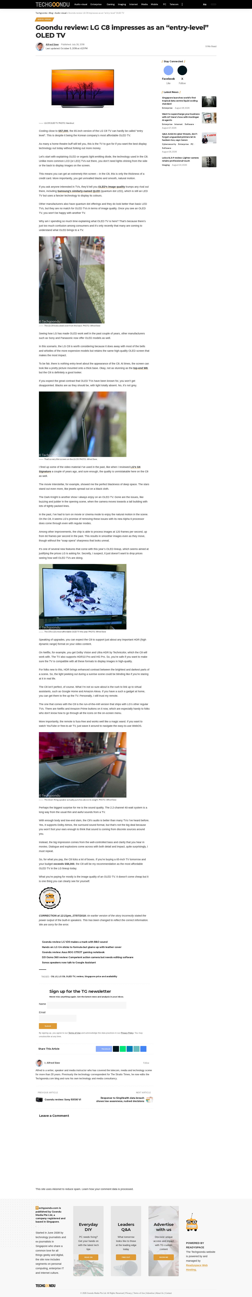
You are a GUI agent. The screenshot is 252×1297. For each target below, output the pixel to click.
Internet (178, 124)
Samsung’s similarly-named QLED (78, 191)
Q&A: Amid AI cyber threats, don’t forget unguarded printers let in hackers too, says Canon (179, 137)
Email (42, 1012)
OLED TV (71, 976)
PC (192, 144)
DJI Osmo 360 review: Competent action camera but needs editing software (88, 957)
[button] (183, 4)
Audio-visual (44, 19)
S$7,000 (63, 130)
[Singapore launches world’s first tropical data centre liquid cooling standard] (209, 101)
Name (42, 1003)
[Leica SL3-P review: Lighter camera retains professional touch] (209, 161)
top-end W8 (140, 368)
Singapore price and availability (101, 976)
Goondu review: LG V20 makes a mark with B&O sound (75, 942)
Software (189, 124)
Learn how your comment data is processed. (107, 1189)
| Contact (168, 1293)
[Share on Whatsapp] (122, 1049)
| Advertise (150, 1293)
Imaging (166, 165)
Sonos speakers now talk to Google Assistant (69, 962)
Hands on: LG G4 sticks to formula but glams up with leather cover (82, 947)
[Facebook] (152, 1063)
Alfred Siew (52, 44)
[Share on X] (115, 1049)
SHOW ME (163, 1257)
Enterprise (167, 108)
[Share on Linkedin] (129, 1049)
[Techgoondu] (53, 4)
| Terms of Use (138, 1293)
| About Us (159, 1293)
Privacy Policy (127, 1033)
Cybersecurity (169, 144)
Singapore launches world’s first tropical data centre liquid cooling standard (180, 100)
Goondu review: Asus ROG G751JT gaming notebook (73, 952)
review (80, 976)
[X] (182, 75)
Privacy (128, 1293)
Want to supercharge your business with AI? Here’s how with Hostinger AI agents (181, 117)
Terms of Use (74, 1033)
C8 (52, 976)
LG (56, 976)
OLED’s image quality (111, 186)
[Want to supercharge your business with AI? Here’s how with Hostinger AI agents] (209, 118)
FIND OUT (126, 1257)
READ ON (88, 1257)
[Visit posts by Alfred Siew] (39, 1063)
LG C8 (62, 976)
